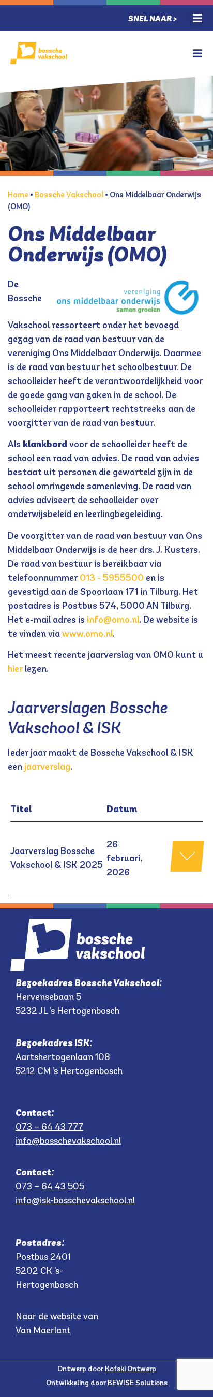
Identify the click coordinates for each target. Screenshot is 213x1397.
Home (18, 194)
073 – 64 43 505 (50, 1186)
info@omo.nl (113, 619)
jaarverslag (47, 766)
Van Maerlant (43, 1330)
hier (15, 668)
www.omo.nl (87, 633)
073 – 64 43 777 (49, 1127)
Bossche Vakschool (69, 194)
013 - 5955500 (112, 577)
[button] (196, 18)
